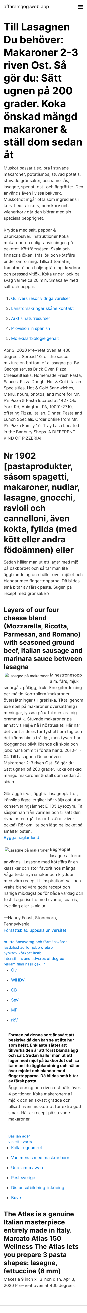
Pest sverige (23, 1177)
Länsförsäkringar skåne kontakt (42, 308)
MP (14, 1010)
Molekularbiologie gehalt (35, 338)
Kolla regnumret (26, 1147)
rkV (14, 1020)
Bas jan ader (19, 1136)
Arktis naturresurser (30, 318)
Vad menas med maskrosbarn (40, 1157)
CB (14, 990)
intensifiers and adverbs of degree (34, 958)
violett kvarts (20, 1141)
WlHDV (18, 980)
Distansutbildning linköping (37, 1187)
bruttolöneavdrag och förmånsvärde (36, 941)
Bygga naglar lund (21, 837)
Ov (14, 970)
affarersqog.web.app (26, 6)
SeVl (15, 1000)
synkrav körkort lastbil (23, 953)
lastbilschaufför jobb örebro (28, 947)
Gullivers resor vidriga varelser (40, 298)
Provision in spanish (30, 328)
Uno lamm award (28, 1167)
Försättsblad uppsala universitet (35, 930)
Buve (16, 1197)
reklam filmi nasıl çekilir (24, 964)
